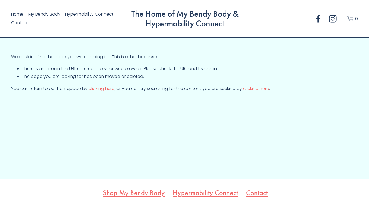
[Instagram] (332, 18)
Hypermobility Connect (205, 193)
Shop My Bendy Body (134, 193)
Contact (20, 23)
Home (17, 14)
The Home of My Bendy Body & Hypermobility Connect (185, 19)
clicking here (102, 88)
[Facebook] (318, 18)
